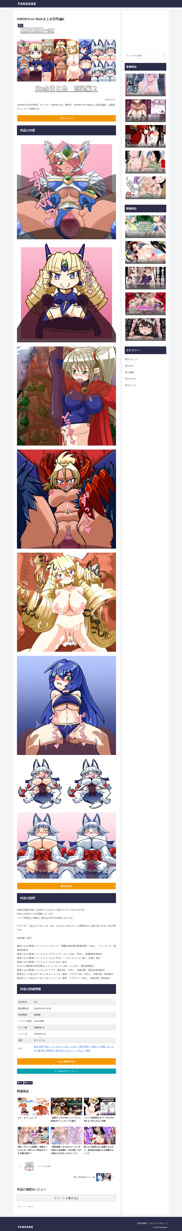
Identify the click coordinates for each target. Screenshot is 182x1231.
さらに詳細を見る (66, 1061)
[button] (164, 55)
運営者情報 (142, 1223)
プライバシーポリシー (157, 1223)
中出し (47, 1046)
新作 (88, 1050)
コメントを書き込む (66, 1198)
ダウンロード (66, 118)
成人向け (60, 1050)
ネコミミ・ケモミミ (75, 1050)
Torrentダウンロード (68, 1071)
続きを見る (66, 886)
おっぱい (65, 1046)
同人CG (29, 1083)
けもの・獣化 (77, 1046)
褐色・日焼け (91, 1046)
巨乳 (41, 1046)
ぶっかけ (55, 1046)
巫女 (36, 1046)
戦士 (43, 1050)
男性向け (50, 1050)
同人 (21, 1083)
